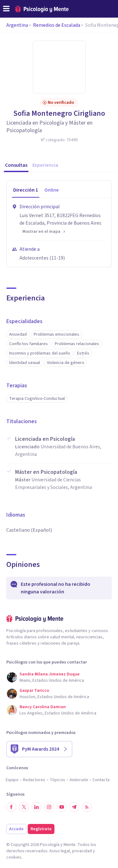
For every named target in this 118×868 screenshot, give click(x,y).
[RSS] (87, 807)
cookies (13, 857)
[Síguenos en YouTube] (62, 807)
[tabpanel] (59, 232)
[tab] (25, 190)
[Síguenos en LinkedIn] (36, 807)
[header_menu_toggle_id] (6, 9)
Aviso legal (59, 851)
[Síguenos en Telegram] (74, 807)
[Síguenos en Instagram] (49, 807)
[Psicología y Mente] (42, 9)
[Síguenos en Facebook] (11, 807)
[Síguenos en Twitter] (24, 807)
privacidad (82, 851)
